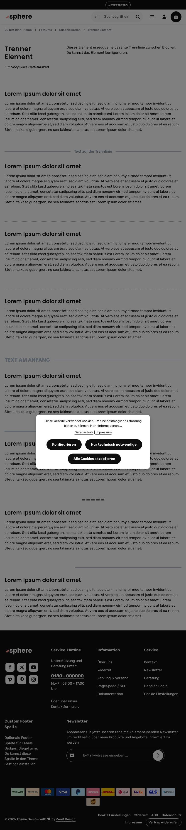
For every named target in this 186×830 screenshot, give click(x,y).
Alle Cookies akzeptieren (94, 459)
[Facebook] (10, 667)
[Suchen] (138, 16)
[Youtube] (33, 667)
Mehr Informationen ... (106, 426)
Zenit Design (66, 819)
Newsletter (153, 670)
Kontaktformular (64, 707)
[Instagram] (33, 679)
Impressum (133, 822)
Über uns (105, 662)
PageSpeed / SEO (112, 686)
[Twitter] (21, 667)
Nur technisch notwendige (114, 444)
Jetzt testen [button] (118, 5)
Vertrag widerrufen (164, 822)
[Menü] (152, 16)
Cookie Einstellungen (161, 694)
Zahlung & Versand (113, 678)
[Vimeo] (10, 679)
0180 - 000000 (67, 676)
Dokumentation (110, 694)
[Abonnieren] (158, 755)
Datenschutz (171, 815)
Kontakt (150, 662)
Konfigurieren (64, 444)
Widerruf (104, 670)
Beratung (151, 678)
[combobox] (117, 16)
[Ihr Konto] (164, 16)
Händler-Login (155, 686)
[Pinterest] (21, 679)
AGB (154, 815)
